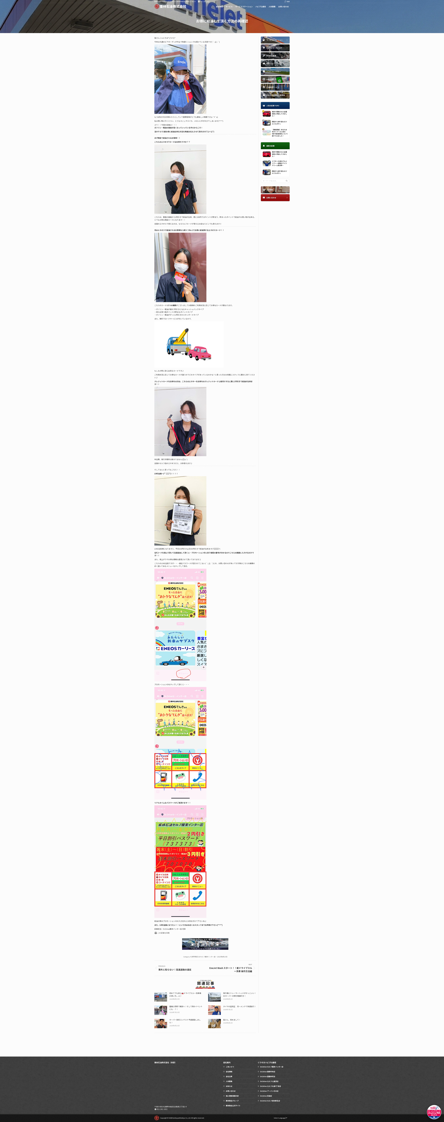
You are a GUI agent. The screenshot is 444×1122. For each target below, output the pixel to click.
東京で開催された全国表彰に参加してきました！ (279, 114)
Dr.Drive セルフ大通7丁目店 (270, 1086)
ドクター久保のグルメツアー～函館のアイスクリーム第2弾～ (279, 163)
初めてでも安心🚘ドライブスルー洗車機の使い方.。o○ (185, 994)
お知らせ (229, 1086)
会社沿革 (229, 1076)
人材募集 (229, 1081)
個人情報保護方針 (232, 1096)
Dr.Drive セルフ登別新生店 (270, 1101)
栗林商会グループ (232, 1101)
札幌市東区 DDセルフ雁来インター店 (202, 957)
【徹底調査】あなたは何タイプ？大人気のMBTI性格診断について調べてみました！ (280, 133)
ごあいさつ (230, 1067)
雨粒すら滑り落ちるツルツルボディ (279, 123)
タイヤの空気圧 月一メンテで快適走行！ (239, 1006)
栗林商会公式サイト (233, 1105)
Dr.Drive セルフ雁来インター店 (271, 1067)
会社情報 (229, 1071)
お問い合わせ (231, 1091)
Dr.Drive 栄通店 (266, 1096)
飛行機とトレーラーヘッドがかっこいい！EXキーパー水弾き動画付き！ (239, 994)
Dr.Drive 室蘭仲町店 (267, 1076)
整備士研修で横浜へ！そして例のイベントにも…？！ (185, 1007)
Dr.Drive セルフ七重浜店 (269, 1081)
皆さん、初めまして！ (231, 1019)
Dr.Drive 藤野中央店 (267, 1071)
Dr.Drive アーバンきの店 (269, 1091)
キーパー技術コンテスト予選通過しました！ (185, 1021)
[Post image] (160, 997)
